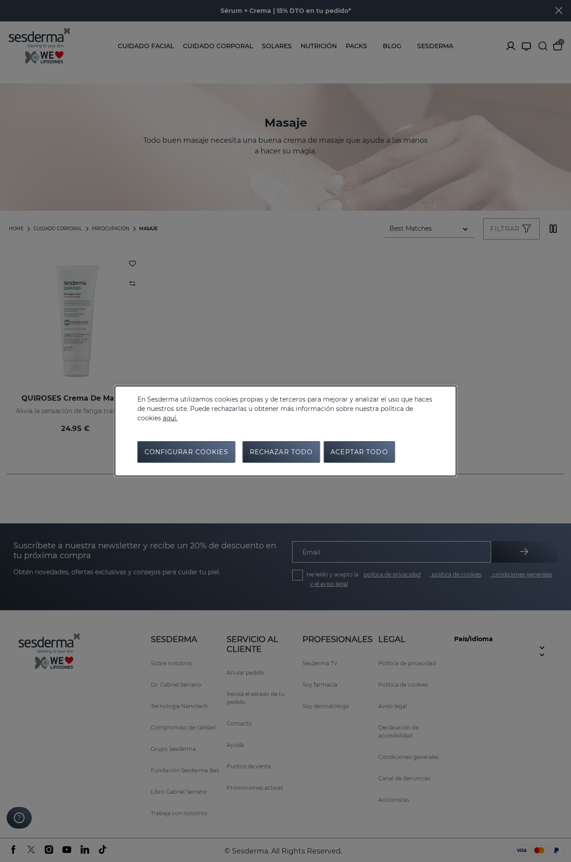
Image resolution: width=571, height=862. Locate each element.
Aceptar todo (359, 452)
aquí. (170, 418)
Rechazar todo (281, 452)
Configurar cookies (186, 452)
